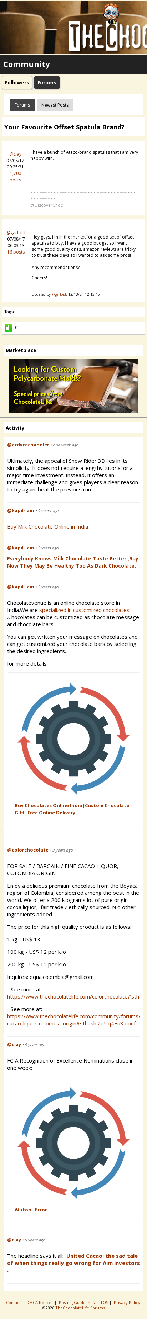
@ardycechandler (28, 444)
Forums (22, 105)
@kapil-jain (20, 510)
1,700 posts (15, 176)
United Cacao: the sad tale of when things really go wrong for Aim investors (73, 1259)
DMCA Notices (40, 1302)
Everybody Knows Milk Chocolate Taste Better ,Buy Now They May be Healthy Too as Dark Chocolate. (72, 562)
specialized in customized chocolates (85, 609)
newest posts (55, 105)
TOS (104, 1302)
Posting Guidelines (77, 1302)
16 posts (16, 252)
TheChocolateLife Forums (80, 1307)
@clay (15, 154)
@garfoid (15, 233)
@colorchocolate (28, 850)
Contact (14, 1302)
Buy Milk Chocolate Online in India (47, 526)
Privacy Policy (127, 1302)
